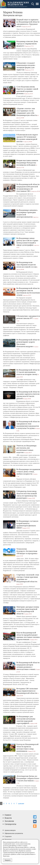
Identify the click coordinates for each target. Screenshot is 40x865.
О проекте (8, 836)
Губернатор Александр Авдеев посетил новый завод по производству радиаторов (26, 494)
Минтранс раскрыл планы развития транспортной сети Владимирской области (27, 610)
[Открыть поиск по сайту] (33, 5)
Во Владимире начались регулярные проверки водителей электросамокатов (26, 213)
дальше (21, 803)
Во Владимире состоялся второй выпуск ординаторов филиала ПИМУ (27, 524)
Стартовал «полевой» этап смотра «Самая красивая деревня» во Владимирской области (27, 578)
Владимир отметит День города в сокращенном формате (27, 43)
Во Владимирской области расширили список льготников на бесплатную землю (28, 291)
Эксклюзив (9, 821)
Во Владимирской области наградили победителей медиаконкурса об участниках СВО (27, 187)
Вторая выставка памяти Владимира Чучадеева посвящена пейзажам (27, 162)
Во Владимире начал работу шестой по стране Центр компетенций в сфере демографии (27, 241)
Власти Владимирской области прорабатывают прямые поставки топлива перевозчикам (28, 636)
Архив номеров (10, 830)
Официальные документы (14, 833)
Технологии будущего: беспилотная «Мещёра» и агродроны (26, 551)
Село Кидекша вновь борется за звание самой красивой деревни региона (27, 90)
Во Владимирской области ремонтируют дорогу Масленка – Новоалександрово (27, 343)
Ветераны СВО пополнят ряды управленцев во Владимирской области (27, 690)
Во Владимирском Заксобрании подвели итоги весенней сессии (26, 264)
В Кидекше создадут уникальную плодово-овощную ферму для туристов (26, 66)
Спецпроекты (10, 824)
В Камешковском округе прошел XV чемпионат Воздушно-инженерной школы (27, 138)
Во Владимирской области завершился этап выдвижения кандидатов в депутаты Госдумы (27, 424)
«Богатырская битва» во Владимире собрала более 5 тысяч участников (27, 778)
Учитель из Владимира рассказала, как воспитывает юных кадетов (26, 449)
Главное (8, 815)
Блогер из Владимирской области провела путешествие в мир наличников (27, 747)
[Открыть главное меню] (37, 5)
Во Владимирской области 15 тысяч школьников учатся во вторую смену (27, 372)
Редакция (8, 839)
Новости (8, 818)
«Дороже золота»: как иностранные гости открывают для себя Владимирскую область (26, 111)
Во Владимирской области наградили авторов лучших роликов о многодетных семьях (27, 665)
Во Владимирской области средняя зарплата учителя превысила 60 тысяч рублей (27, 395)
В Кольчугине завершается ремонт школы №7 (28, 317)
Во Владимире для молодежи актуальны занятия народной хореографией (25, 719)
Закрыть (8, 860)
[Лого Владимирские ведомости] (15, 4)
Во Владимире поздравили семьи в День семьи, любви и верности (28, 471)
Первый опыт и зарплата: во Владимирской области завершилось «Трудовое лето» (27, 23)
